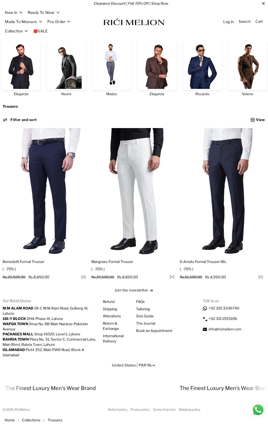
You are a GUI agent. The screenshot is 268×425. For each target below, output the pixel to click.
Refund (109, 302)
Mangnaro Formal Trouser (112, 262)
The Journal (145, 323)
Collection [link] (14, 31)
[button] (20, 119)
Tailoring (143, 309)
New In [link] (11, 12)
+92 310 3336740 (224, 308)
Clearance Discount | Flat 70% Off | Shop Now (131, 3)
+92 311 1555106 (223, 319)
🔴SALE (40, 31)
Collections (31, 420)
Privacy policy (140, 409)
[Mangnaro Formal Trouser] (134, 192)
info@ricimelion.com (225, 329)
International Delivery (113, 338)
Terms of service (164, 409)
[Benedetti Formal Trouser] (45, 192)
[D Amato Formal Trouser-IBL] (222, 192)
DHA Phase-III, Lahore (33, 319)
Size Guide (145, 316)
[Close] (263, 3)
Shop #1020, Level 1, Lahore (41, 334)
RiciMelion (22, 409)
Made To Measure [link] (21, 22)
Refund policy (117, 409)
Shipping (110, 309)
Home (10, 420)
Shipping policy (189, 409)
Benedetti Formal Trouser (23, 262)
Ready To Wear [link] (41, 12)
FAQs (140, 302)
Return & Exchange (111, 326)
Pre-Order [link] (56, 22)
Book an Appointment (154, 331)
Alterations (112, 316)
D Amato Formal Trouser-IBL (203, 262)
